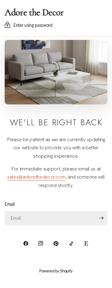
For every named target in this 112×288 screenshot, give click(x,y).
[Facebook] (25, 243)
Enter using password (33, 25)
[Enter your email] (101, 218)
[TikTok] (71, 243)
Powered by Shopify (56, 270)
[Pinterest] (56, 243)
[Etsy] (86, 243)
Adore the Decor (34, 12)
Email (9, 204)
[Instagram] (40, 243)
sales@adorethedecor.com (36, 176)
